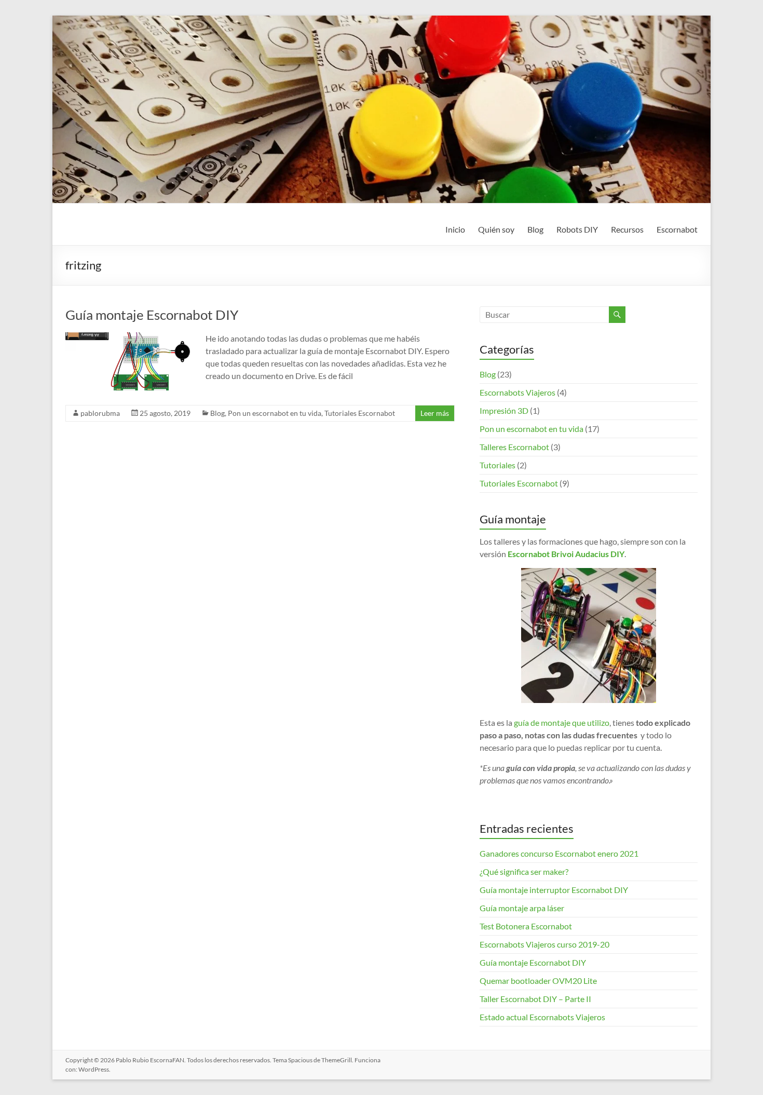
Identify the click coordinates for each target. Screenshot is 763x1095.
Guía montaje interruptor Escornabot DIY (554, 890)
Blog (535, 229)
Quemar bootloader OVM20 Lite (538, 980)
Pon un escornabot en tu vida (274, 413)
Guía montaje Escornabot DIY (151, 314)
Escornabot (677, 229)
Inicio (455, 229)
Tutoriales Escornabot (359, 413)
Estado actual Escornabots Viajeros (542, 1017)
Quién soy (496, 229)
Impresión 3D (504, 410)
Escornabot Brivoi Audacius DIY (566, 554)
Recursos (627, 229)
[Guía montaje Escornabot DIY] (127, 337)
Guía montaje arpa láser (522, 908)
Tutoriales (497, 465)
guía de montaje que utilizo (561, 722)
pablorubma (100, 413)
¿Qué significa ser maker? (524, 871)
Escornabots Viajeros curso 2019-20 (544, 944)
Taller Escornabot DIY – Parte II (535, 999)
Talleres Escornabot (514, 447)
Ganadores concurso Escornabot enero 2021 (559, 853)
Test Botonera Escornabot (526, 926)
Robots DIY (577, 229)
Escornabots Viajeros (517, 392)
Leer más (434, 413)
